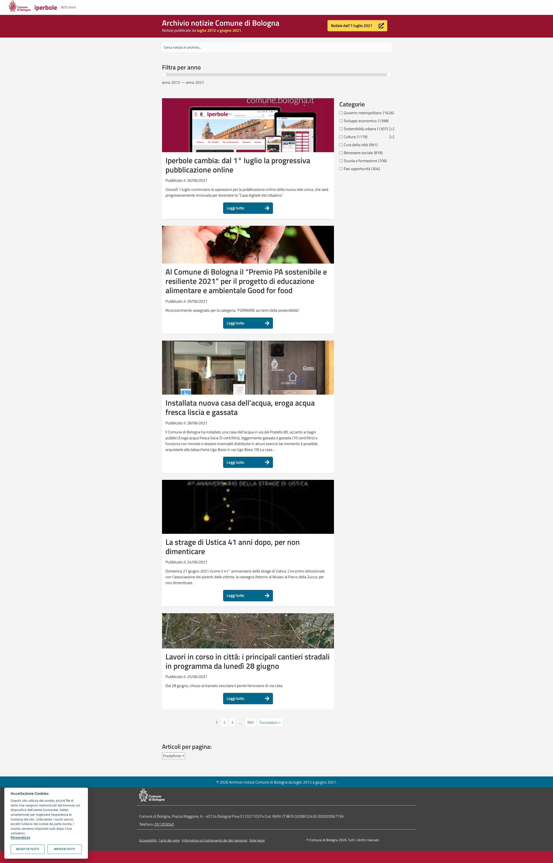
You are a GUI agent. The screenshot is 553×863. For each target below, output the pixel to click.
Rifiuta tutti (64, 849)
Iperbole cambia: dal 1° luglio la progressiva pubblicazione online (237, 164)
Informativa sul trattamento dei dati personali (214, 840)
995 (250, 722)
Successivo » (270, 722)
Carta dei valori (169, 840)
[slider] (164, 75)
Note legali (257, 840)
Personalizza (20, 837)
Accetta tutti (27, 849)
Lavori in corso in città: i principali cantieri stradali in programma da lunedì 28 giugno (247, 661)
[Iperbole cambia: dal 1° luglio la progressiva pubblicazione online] (248, 137)
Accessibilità (148, 840)
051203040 (164, 824)
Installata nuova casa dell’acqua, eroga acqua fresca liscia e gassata (240, 407)
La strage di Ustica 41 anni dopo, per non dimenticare (232, 546)
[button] (357, 25)
